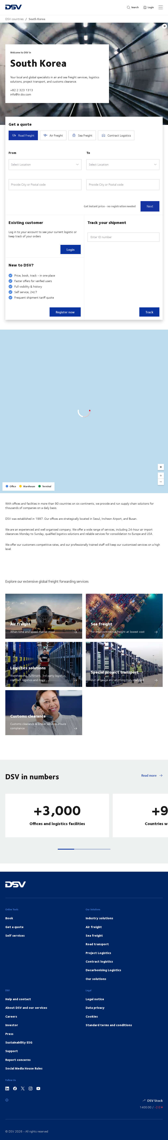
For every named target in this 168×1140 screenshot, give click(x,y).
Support (11, 1050)
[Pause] (164, 26)
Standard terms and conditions (109, 1024)
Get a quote (14, 926)
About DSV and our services (26, 1007)
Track (149, 312)
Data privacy (95, 1007)
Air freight (20, 623)
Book (9, 918)
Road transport (97, 944)
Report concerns (18, 1059)
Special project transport (115, 672)
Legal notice (95, 999)
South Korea (37, 19)
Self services (15, 935)
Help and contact (18, 999)
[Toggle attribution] (163, 488)
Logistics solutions (28, 667)
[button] (66, 849)
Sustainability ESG (18, 1042)
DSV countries (14, 19)
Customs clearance (28, 716)
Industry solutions (99, 918)
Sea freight (101, 623)
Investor (11, 1024)
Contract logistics (99, 961)
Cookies (92, 1016)
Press (9, 1033)
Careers (11, 1016)
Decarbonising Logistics (103, 970)
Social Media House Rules (23, 1068)
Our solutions (96, 978)
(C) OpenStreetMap (149, 488)
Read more (149, 775)
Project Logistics (98, 952)
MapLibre (131, 488)
